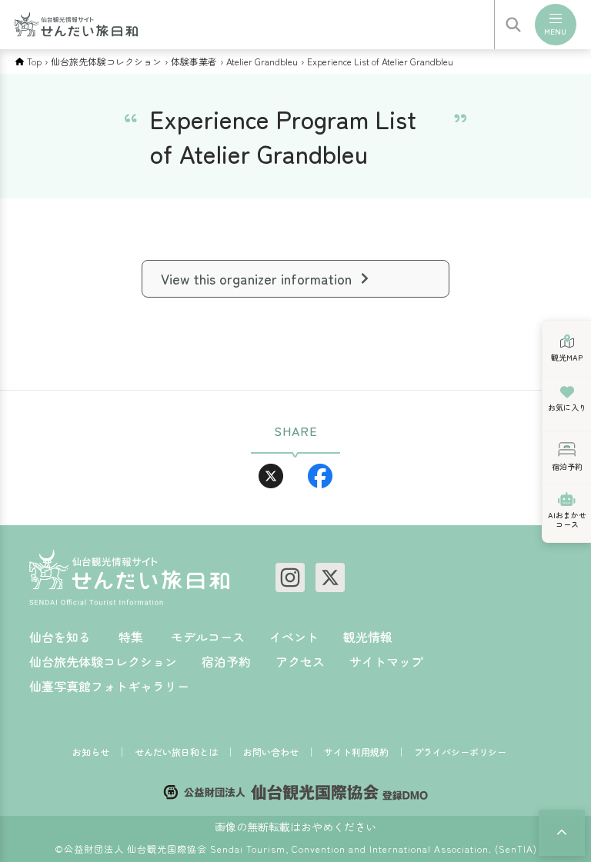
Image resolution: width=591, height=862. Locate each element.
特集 (131, 637)
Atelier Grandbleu (262, 61)
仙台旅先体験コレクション (106, 61)
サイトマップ (386, 661)
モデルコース (208, 637)
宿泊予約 (226, 661)
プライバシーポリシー (460, 752)
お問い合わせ (271, 752)
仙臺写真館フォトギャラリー (109, 686)
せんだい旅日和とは (176, 752)
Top (34, 61)
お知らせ (90, 752)
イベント (294, 637)
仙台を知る (60, 637)
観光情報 (367, 637)
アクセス (300, 661)
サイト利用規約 (356, 752)
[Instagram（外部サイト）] (290, 577)
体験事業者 (194, 61)
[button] (562, 833)
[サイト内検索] (513, 24)
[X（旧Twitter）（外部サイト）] (330, 577)
